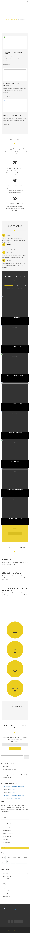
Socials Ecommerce (8, 833)
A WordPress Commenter (10, 786)
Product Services (7, 830)
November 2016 (7, 876)
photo (25, 857)
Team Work (5, 839)
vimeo (18, 861)
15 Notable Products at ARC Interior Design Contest (16, 772)
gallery (8, 857)
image (14, 857)
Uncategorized (6, 842)
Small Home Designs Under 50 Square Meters (14, 780)
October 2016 (6, 879)
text (8, 861)
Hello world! (6, 766)
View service (6, 64)
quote (3, 861)
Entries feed (6, 891)
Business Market (7, 828)
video (13, 861)
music (19, 857)
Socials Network (7, 836)
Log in (4, 888)
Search (3, 754)
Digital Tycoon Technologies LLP (15, 930)
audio (3, 857)
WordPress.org (6, 896)
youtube (24, 861)
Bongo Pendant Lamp (15, 798)
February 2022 (6, 873)
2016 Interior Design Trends (9, 769)
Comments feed (7, 893)
